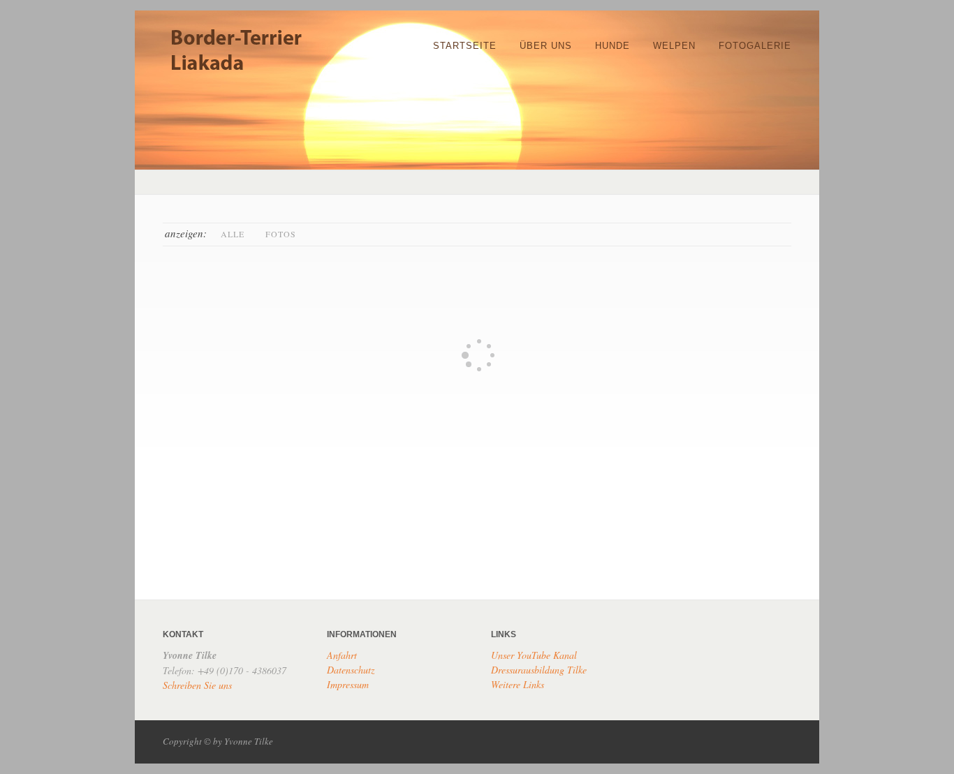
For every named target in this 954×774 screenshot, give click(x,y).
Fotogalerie (755, 45)
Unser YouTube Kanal (534, 655)
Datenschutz (350, 669)
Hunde (612, 45)
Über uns (546, 45)
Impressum (348, 684)
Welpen (674, 45)
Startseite (465, 45)
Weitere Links (517, 684)
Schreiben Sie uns (197, 685)
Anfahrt (342, 655)
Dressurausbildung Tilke (539, 669)
